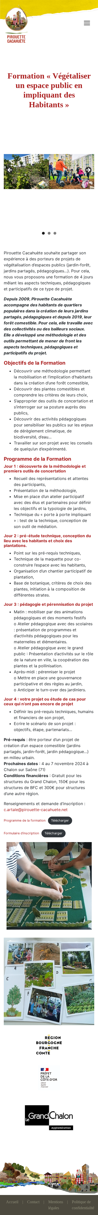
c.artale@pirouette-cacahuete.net (36, 809)
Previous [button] (10, 170)
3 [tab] (55, 233)
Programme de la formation (24, 820)
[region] (49, 171)
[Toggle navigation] (87, 23)
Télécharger (60, 820)
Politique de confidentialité (83, 1205)
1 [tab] (43, 233)
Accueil (12, 1202)
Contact (33, 1202)
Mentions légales (55, 1205)
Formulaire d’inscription (21, 833)
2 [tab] (49, 233)
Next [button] (88, 170)
